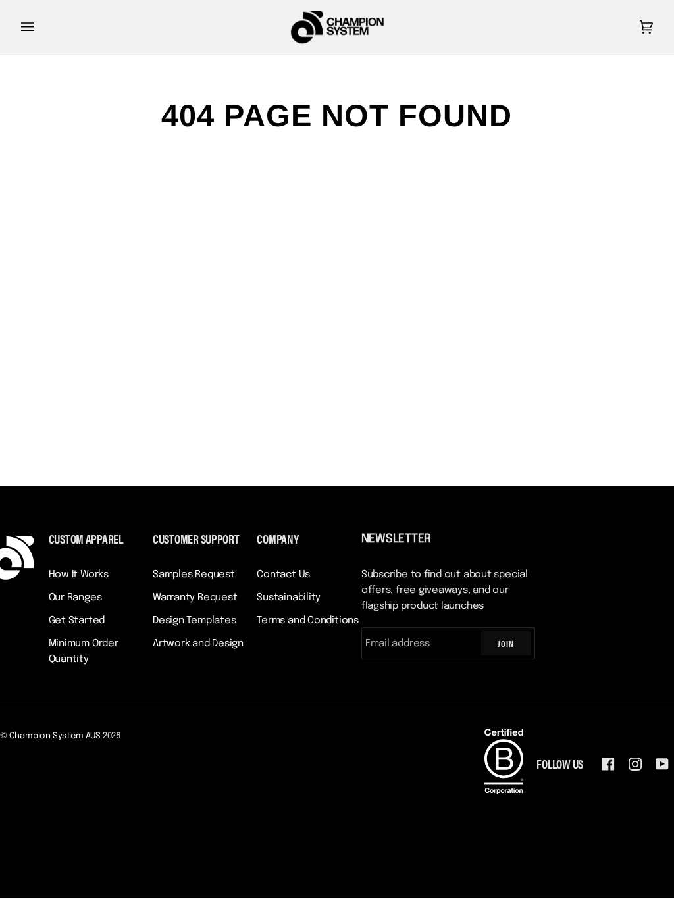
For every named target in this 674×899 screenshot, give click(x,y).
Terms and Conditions (308, 620)
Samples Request (194, 574)
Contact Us (283, 574)
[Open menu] (41, 27)
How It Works (79, 574)
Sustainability (289, 597)
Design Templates (194, 620)
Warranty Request (195, 597)
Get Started (77, 620)
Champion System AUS (55, 736)
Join (506, 643)
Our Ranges (75, 597)
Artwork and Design (198, 643)
